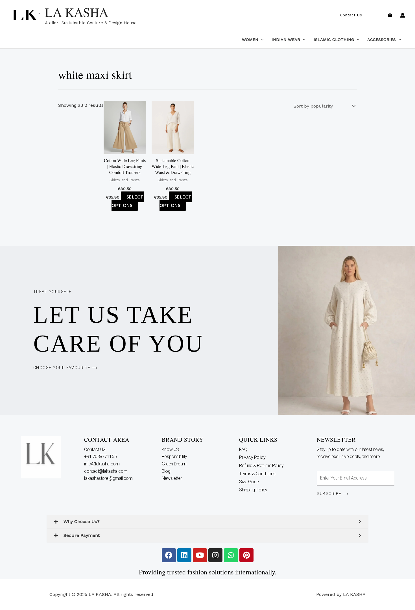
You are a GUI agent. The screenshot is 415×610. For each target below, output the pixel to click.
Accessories (381, 39)
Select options (128, 201)
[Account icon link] (402, 15)
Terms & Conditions (257, 473)
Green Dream (175, 464)
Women (250, 39)
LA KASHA (76, 12)
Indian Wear (286, 39)
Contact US (95, 449)
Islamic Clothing (334, 39)
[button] (351, 15)
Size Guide (249, 481)
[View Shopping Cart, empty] (389, 15)
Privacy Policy (252, 457)
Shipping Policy (253, 490)
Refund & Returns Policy (261, 465)
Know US (171, 449)
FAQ (243, 449)
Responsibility (175, 456)
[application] (261, 39)
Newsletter (172, 478)
